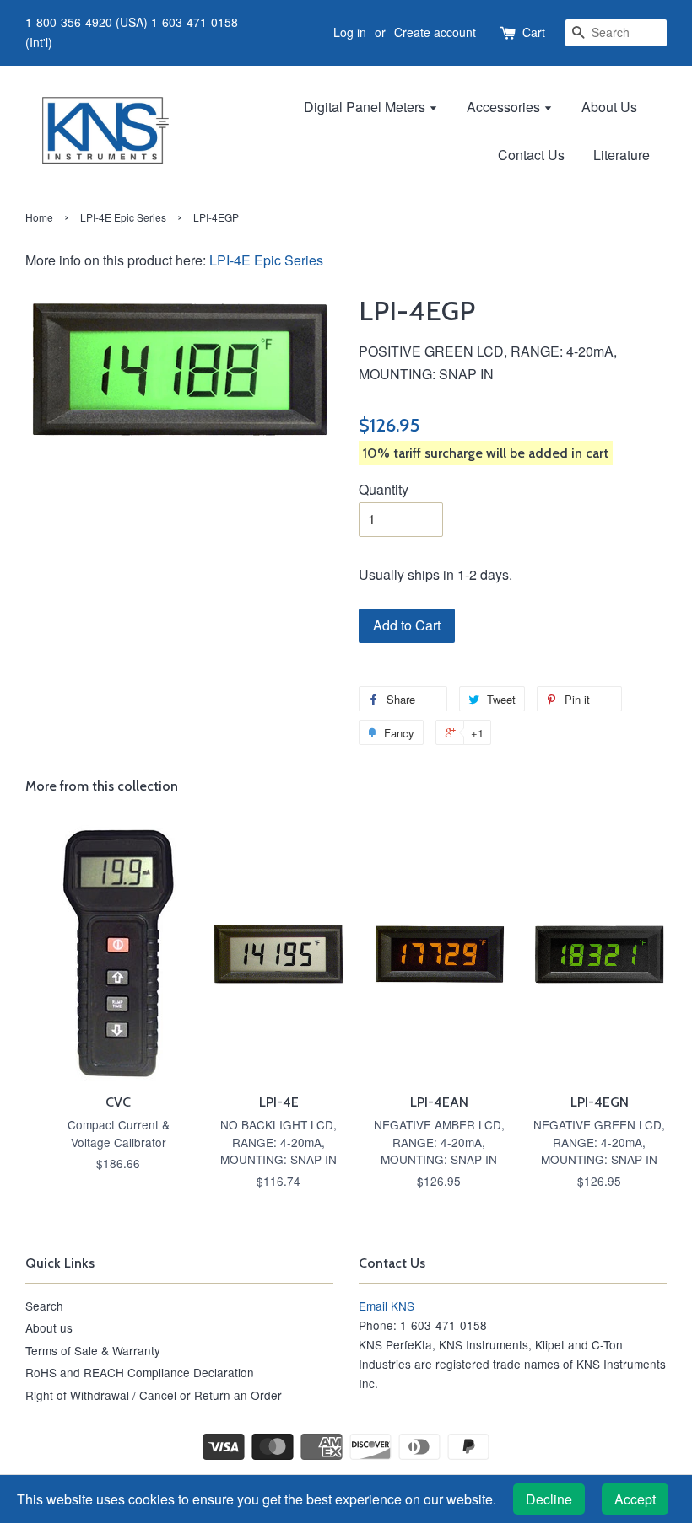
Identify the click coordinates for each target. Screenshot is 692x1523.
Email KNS (386, 1305)
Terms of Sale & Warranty (92, 1350)
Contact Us (531, 154)
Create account (435, 32)
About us (49, 1327)
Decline (549, 1499)
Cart (533, 32)
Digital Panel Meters (366, 106)
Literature (621, 154)
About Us (609, 106)
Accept (635, 1499)
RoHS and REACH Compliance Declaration (139, 1372)
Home (39, 217)
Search (44, 1305)
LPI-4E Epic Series (123, 217)
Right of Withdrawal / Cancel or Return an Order (153, 1394)
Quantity (383, 489)
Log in (349, 32)
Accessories (505, 106)
